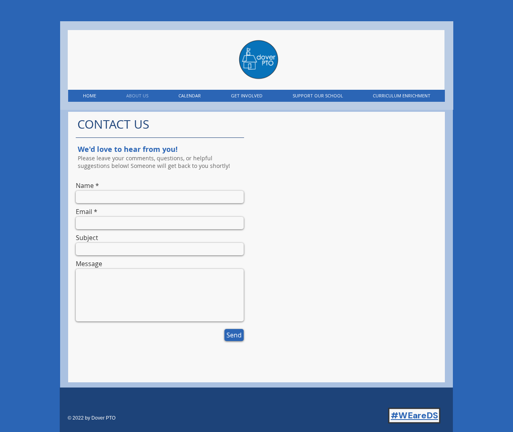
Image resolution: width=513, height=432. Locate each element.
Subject (87, 237)
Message (89, 263)
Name (85, 185)
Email (84, 211)
